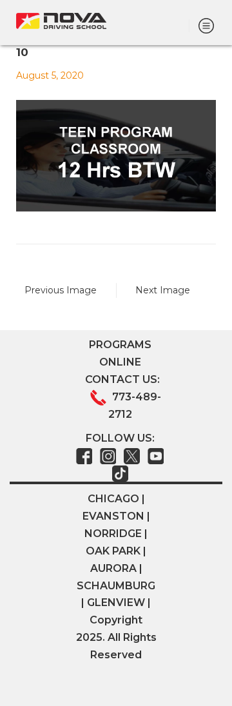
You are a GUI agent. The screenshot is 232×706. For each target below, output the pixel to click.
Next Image (162, 290)
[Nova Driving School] (61, 21)
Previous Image (60, 290)
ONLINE (120, 362)
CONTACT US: (122, 379)
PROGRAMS (120, 344)
